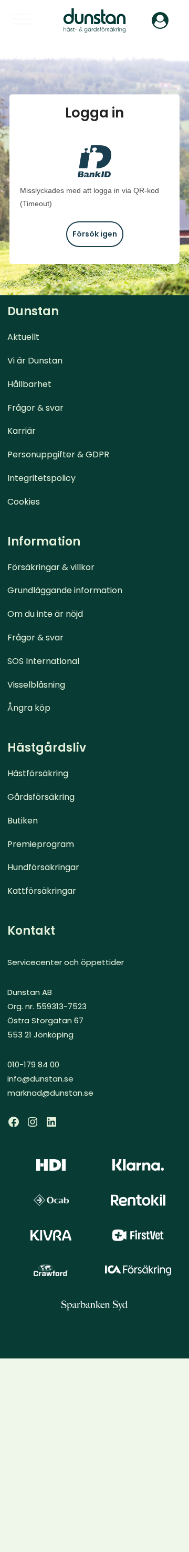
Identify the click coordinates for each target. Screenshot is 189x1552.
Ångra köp (28, 708)
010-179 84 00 (33, 1064)
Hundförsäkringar (43, 867)
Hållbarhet (29, 384)
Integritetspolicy (41, 478)
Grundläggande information (64, 590)
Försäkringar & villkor (50, 567)
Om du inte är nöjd (45, 614)
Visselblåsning (36, 685)
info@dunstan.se (40, 1078)
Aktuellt (23, 337)
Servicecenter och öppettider (65, 962)
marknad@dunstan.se (50, 1092)
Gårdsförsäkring (41, 797)
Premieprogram (40, 844)
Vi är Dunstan (34, 361)
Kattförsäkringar (41, 891)
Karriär (21, 431)
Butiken (22, 821)
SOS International (43, 661)
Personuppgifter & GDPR (58, 454)
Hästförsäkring (37, 773)
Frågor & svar (35, 408)
